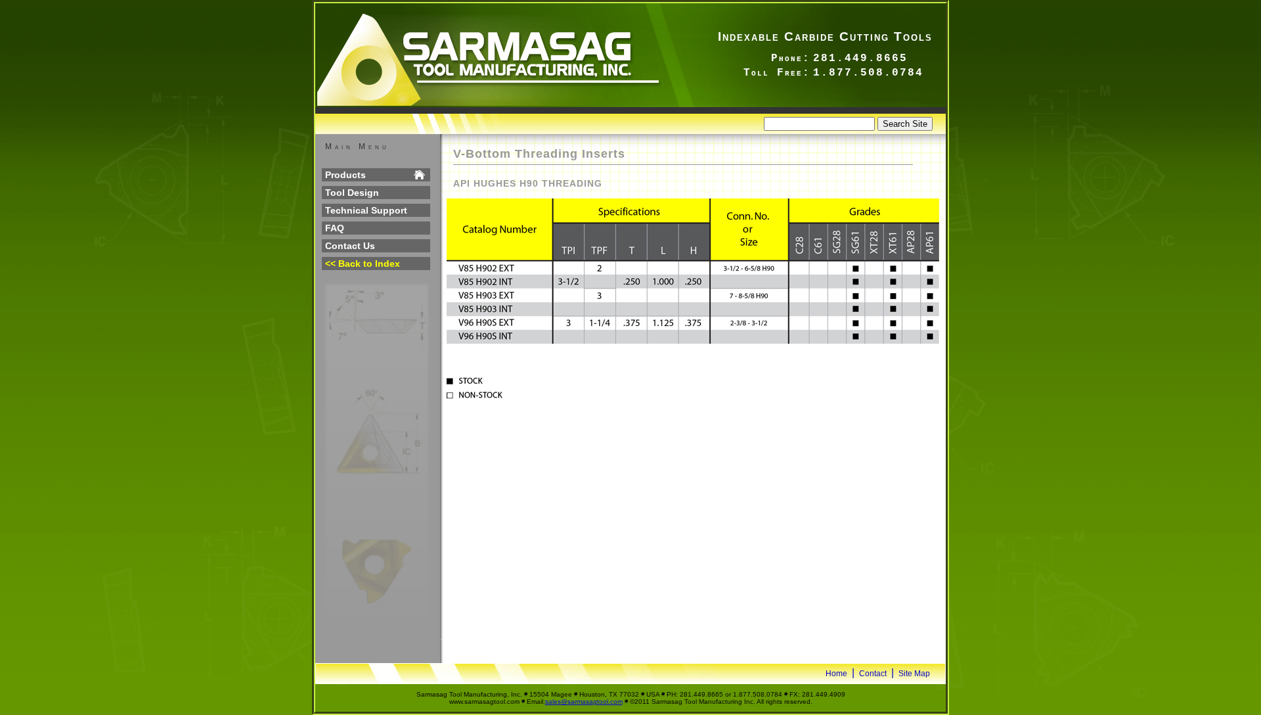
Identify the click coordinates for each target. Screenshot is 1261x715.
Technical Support (366, 210)
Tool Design (352, 192)
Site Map (914, 673)
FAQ (334, 228)
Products (345, 175)
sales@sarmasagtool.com (584, 701)
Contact (873, 673)
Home (836, 673)
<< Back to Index (362, 263)
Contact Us (350, 246)
